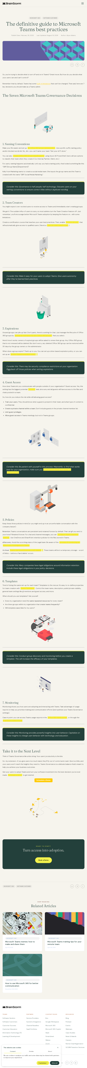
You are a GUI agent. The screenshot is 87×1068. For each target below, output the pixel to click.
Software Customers (10, 1022)
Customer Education (10, 1029)
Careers (68, 1040)
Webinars (69, 1029)
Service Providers (32, 1018)
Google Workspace (52, 1022)
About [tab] (50, 1051)
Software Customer (50, 18)
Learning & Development (11, 1036)
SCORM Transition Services (75, 1047)
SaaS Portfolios (31, 1029)
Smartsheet (50, 1036)
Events (68, 1025)
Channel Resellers (32, 1025)
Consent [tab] (12, 1051)
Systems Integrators (33, 1022)
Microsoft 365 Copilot (53, 1029)
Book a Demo (43, 860)
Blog (67, 1018)
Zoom (48, 1044)
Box (47, 1018)
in (72, 65)
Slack (47, 1033)
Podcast (68, 1022)
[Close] (57, 1047)
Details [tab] (31, 1051)
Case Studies (70, 1033)
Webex (48, 1040)
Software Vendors (9, 1018)
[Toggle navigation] (82, 3)
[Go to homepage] (12, 3)
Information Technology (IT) (12, 1033)
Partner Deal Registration (74, 1044)
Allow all (54, 1063)
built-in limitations (43, 84)
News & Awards (71, 1036)
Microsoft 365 (35, 18)
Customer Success (9, 1025)
